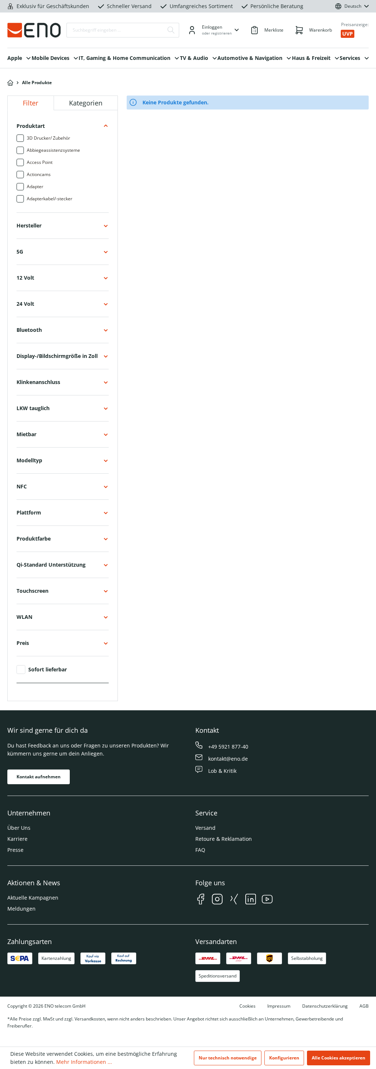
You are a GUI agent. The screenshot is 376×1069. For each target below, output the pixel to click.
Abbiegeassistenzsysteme (53, 150)
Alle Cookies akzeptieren (338, 1058)
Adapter (35, 186)
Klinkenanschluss (38, 382)
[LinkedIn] (250, 900)
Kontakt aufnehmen (39, 777)
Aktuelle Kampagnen (32, 897)
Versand (205, 827)
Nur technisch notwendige (228, 1058)
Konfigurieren (284, 1058)
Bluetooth (29, 329)
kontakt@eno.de (228, 758)
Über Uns (18, 827)
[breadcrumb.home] (10, 83)
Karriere (17, 838)
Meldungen (21, 908)
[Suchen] (171, 30)
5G (20, 251)
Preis (23, 642)
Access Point (40, 162)
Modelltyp (29, 460)
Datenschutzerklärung (325, 1006)
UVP (347, 33)
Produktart (31, 125)
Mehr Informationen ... (84, 1061)
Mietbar (26, 434)
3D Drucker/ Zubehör (48, 138)
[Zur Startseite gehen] (34, 30)
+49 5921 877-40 (228, 746)
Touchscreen (32, 590)
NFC (22, 486)
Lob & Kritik (222, 770)
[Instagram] (217, 900)
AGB (364, 1006)
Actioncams (39, 174)
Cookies (247, 1006)
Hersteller (29, 225)
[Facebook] (200, 900)
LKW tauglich (33, 408)
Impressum (278, 1006)
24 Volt (25, 303)
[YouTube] (267, 900)
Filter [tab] (30, 102)
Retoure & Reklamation (223, 838)
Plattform (29, 512)
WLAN (24, 616)
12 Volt (25, 277)
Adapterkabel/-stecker (49, 198)
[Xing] (234, 900)
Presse (15, 849)
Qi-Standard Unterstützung (51, 564)
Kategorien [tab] (85, 102)
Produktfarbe (34, 538)
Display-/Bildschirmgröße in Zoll (57, 355)
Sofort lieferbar (47, 669)
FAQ (200, 849)
